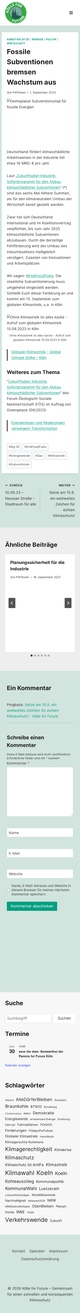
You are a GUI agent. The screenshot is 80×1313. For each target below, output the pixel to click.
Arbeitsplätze (18, 39)
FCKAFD (46, 1124)
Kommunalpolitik (50, 1181)
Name (14, 832)
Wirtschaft (16, 43)
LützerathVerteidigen (17, 1195)
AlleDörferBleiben (34, 1099)
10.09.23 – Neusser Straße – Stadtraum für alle (20, 495)
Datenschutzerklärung (40, 1259)
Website (16, 874)
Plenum (61, 1206)
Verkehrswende (26, 1219)
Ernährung (64, 1119)
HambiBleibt (47, 1136)
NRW (51, 1200)
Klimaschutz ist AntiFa (24, 1164)
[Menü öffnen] (71, 12)
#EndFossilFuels (40, 276)
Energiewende (19, 455)
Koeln (44, 1172)
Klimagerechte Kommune (24, 1142)
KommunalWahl (21, 1188)
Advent (9, 1100)
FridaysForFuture (41, 1130)
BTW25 (36, 1107)
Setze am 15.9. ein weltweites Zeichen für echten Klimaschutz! (62, 501)
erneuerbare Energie (42, 1119)
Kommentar (18, 763)
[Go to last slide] (12, 603)
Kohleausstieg (19, 1181)
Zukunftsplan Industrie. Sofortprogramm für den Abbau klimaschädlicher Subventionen (34, 181)
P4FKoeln (19, 92)
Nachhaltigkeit (15, 1200)
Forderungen (16, 1130)
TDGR (30, 1212)
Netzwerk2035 (36, 1200)
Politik (51, 39)
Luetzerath (49, 1188)
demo (27, 1113)
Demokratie (43, 1113)
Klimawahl (19, 1172)
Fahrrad (10, 1124)
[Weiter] (68, 603)
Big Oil (14, 446)
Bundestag (50, 1106)
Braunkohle (16, 1106)
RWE (20, 1212)
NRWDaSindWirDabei (17, 1206)
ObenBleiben (43, 1206)
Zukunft (56, 1221)
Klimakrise (62, 1150)
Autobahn (60, 1100)
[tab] (32, 655)
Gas (39, 455)
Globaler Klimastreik (21, 1136)
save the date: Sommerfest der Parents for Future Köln (41, 1053)
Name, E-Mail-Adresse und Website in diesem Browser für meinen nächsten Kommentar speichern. (41, 890)
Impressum (58, 1251)
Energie (37, 39)
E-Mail (14, 853)
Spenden (37, 1251)
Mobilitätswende (43, 1195)
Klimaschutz (19, 1157)
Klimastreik (56, 455)
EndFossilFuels (35, 446)
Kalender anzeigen (18, 1065)
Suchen (64, 1018)
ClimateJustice (13, 1113)
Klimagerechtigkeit (28, 1149)
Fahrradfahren (27, 1125)
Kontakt (18, 1251)
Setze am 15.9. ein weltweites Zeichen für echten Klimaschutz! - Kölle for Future (33, 710)
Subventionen (19, 464)
